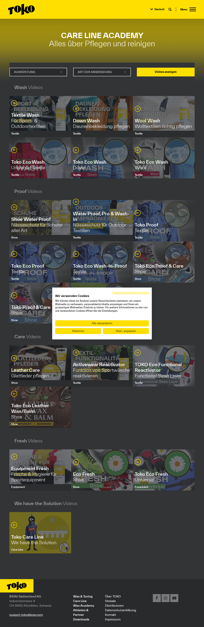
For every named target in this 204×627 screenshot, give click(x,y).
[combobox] (38, 72)
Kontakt (110, 614)
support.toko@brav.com (26, 614)
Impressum (113, 619)
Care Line (80, 601)
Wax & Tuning (82, 596)
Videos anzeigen (166, 71)
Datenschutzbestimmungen (130, 292)
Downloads (81, 619)
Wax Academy (83, 605)
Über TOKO (113, 596)
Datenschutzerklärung (120, 610)
